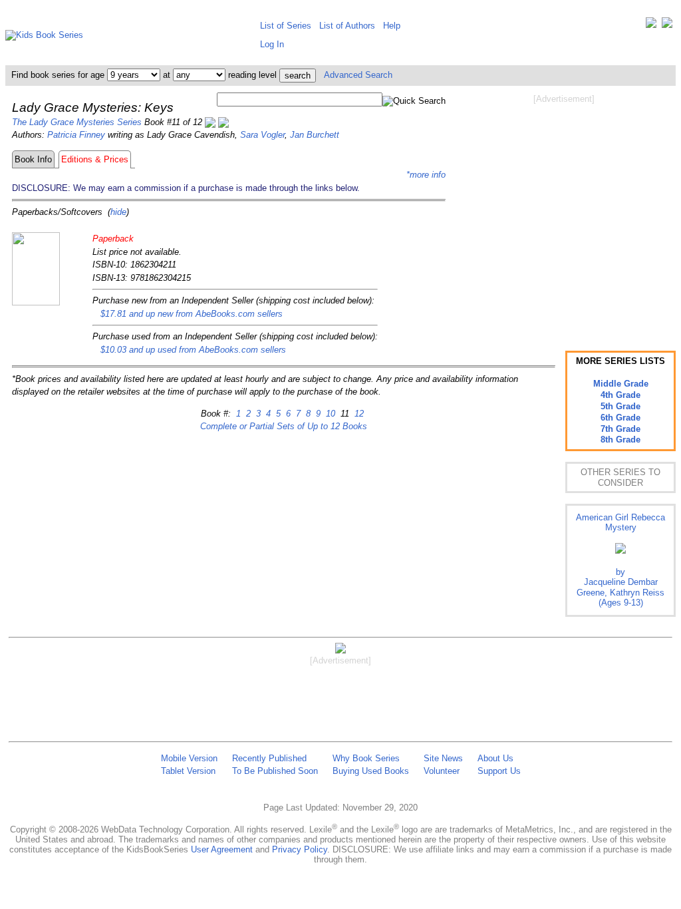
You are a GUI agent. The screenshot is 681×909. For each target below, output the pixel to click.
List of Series (285, 26)
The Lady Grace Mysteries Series (77, 122)
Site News (443, 758)
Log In (272, 44)
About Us (495, 758)
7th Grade (620, 429)
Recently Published (269, 758)
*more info (426, 175)
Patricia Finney (76, 135)
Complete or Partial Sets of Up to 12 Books (283, 426)
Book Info (33, 159)
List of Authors (347, 26)
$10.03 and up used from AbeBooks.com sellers (193, 350)
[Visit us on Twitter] (651, 26)
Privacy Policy (299, 849)
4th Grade (620, 395)
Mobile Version (189, 758)
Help (391, 26)
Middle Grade (620, 384)
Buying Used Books (371, 771)
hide (118, 212)
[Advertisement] (564, 211)
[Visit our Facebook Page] (667, 26)
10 (329, 414)
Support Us (499, 771)
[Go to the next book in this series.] (223, 122)
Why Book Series (366, 758)
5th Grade (620, 406)
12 (358, 414)
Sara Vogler (262, 135)
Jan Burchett (314, 135)
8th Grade (620, 440)
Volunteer (442, 771)
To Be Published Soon (275, 771)
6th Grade (620, 418)
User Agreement (222, 849)
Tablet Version (188, 771)
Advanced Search (358, 75)
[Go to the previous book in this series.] (210, 122)
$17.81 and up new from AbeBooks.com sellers (191, 314)
